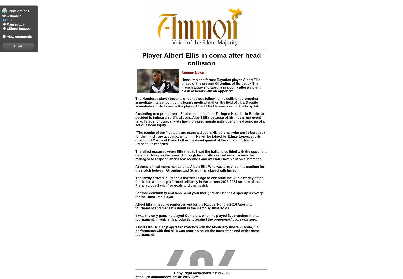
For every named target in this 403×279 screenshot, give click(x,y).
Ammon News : (194, 72)
